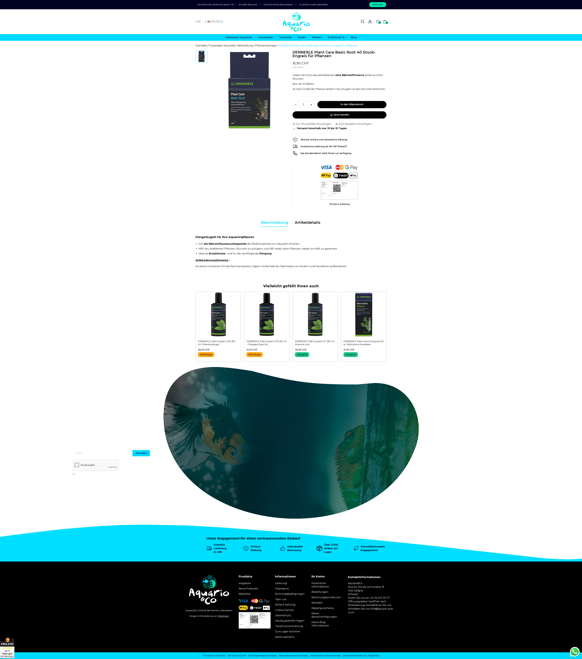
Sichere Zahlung (248, 4)
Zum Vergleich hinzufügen (355, 123)
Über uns (280, 599)
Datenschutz (283, 615)
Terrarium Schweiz (213, 655)
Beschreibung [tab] (274, 222)
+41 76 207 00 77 (380, 597)
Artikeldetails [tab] (307, 222)
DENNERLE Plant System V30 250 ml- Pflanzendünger (216, 343)
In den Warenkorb (352, 104)
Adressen (317, 602)
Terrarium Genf (236, 655)
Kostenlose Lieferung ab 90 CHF (216, 4)
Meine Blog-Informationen (320, 624)
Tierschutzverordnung (289, 626)
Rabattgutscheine (322, 608)
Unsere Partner (284, 610)
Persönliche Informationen (320, 585)
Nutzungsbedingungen (289, 593)
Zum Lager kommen (287, 631)
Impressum (282, 588)
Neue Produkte (248, 588)
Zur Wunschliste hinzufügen (313, 123)
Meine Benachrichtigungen (324, 615)
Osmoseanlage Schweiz (262, 655)
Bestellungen (319, 591)
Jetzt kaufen (341, 114)
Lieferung (281, 583)
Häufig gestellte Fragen (289, 620)
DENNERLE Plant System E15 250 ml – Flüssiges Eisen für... (266, 343)
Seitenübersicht (284, 637)
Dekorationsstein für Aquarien (361, 655)
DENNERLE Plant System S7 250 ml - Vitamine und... (315, 343)
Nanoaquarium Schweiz (293, 655)
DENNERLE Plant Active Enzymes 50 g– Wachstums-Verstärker (363, 343)
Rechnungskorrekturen (326, 597)
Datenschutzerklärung (108, 474)
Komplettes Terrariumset (325, 655)
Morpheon (223, 616)
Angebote (245, 583)
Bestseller (245, 593)
